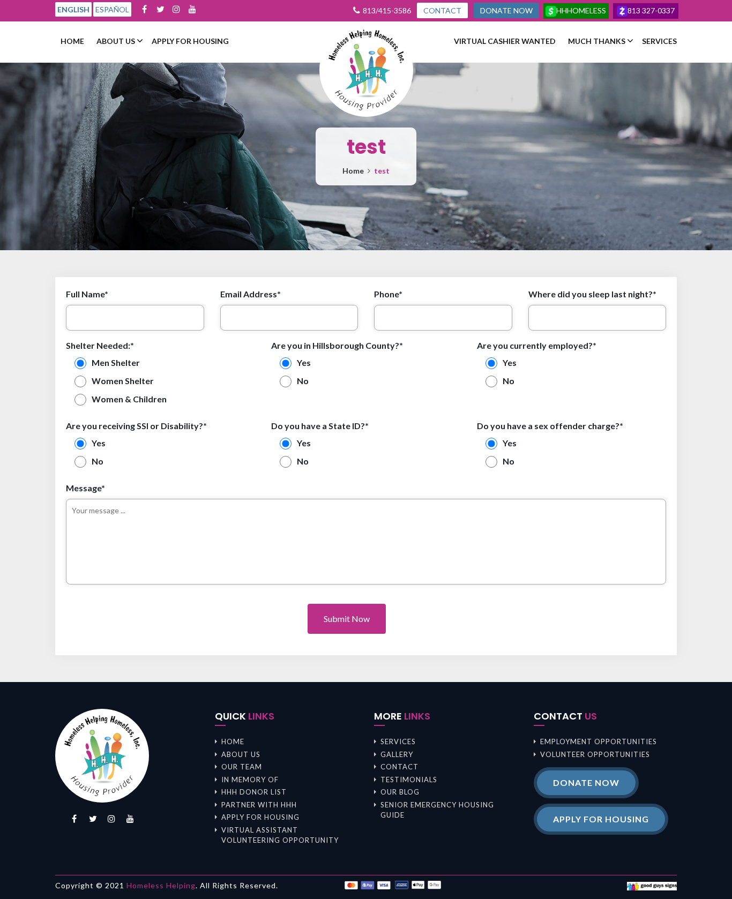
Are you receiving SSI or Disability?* (136, 426)
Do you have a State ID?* (320, 426)
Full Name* (87, 294)
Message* (85, 488)
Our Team (241, 766)
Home (72, 41)
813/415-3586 (387, 10)
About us (115, 41)
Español (112, 9)
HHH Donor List (254, 792)
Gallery (396, 754)
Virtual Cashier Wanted (505, 41)
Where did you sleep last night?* (592, 294)
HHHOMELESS (581, 10)
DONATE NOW (506, 10)
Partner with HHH (259, 804)
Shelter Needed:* (100, 345)
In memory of (250, 779)
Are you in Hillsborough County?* (337, 345)
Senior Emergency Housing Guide (437, 810)
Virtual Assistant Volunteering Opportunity (280, 835)
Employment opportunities (598, 741)
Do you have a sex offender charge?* (550, 426)
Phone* (388, 294)
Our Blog (400, 792)
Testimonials (408, 779)
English (73, 9)
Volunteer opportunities (595, 754)
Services (659, 41)
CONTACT (442, 10)
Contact (399, 766)
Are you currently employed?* (536, 345)
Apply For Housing (190, 41)
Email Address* (250, 294)
